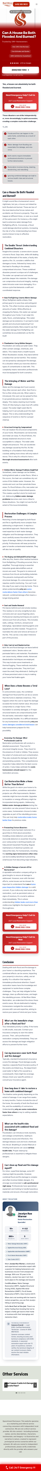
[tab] (16, 1392)
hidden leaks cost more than (26, 902)
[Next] (35, 1385)
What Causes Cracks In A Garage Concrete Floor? (19, 1384)
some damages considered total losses (18, 724)
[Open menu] (36, 4)
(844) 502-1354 (19, 70)
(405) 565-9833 (21, 4)
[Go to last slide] (6, 1385)
